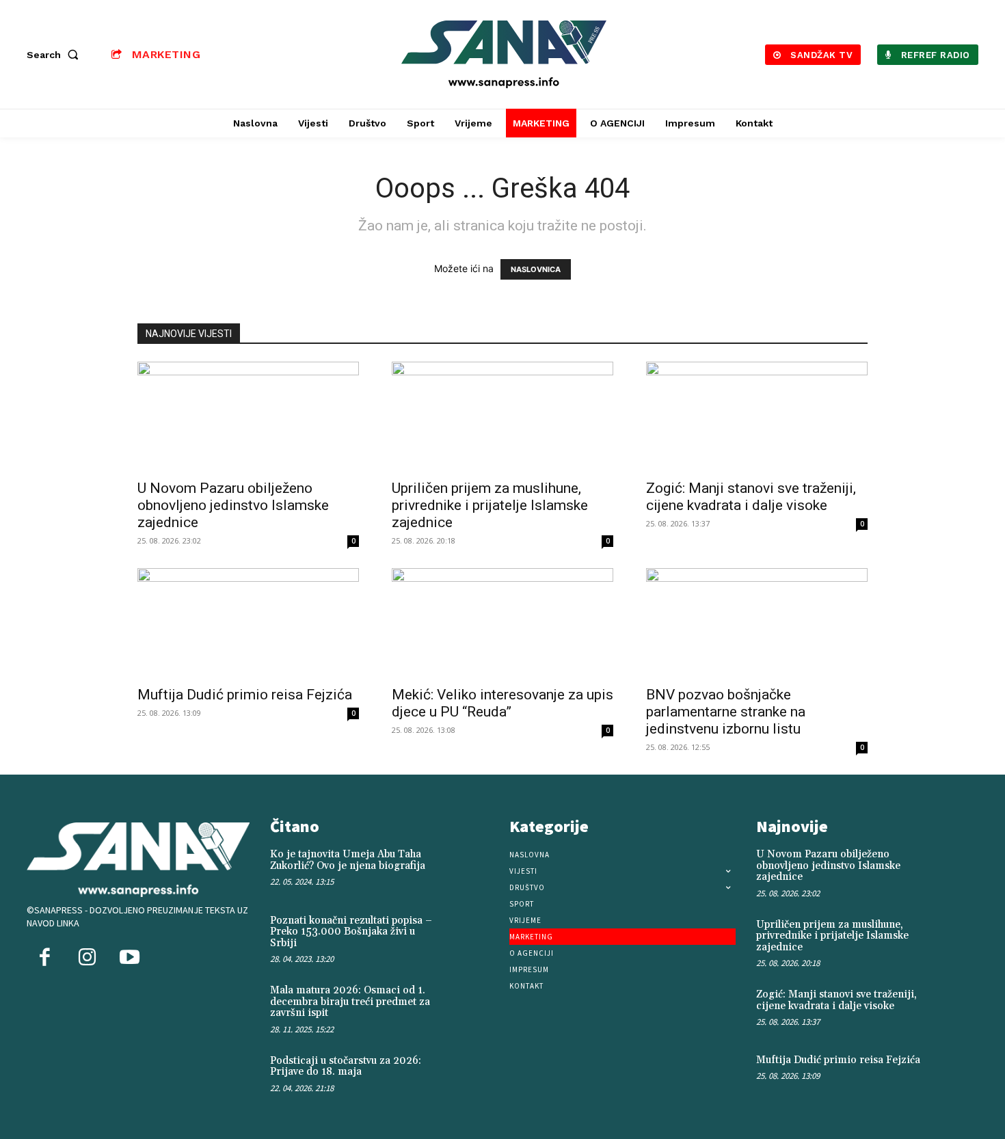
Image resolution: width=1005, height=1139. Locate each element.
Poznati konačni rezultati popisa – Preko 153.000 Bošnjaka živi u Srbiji (351, 932)
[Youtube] (129, 958)
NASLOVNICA (536, 269)
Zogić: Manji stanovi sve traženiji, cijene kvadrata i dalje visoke (751, 496)
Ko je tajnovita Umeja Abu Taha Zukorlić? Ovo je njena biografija (347, 860)
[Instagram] (87, 958)
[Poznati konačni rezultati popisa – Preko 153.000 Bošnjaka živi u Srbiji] (473, 935)
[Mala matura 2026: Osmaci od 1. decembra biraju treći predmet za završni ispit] (473, 1005)
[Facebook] (44, 958)
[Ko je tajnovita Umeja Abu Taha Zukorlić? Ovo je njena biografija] (473, 869)
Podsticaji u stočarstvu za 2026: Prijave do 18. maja (345, 1066)
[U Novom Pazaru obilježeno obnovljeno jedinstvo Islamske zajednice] (248, 416)
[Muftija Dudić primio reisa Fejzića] (248, 623)
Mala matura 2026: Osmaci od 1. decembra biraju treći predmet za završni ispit (350, 1001)
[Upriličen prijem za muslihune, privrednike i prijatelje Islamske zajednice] (502, 416)
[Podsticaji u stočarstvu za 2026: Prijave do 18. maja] (473, 1075)
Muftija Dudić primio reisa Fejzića (244, 694)
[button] (55, 54)
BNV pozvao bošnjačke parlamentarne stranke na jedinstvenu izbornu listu (725, 711)
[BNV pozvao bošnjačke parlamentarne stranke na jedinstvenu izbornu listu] (757, 623)
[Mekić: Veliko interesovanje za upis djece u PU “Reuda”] (502, 623)
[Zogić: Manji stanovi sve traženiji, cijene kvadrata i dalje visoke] (757, 416)
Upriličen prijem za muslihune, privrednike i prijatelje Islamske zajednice (490, 505)
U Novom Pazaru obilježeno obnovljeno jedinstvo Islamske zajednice (233, 505)
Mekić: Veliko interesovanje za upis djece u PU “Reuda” (502, 703)
